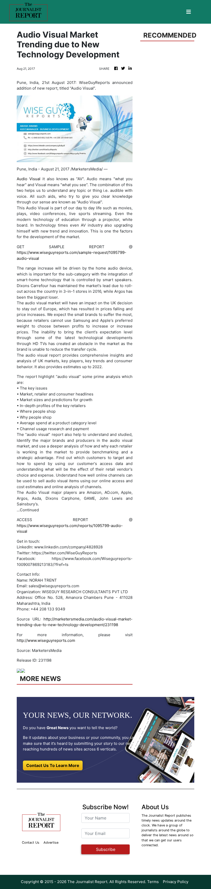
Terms (153, 881)
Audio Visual (28, 178)
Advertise (50, 842)
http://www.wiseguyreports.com (46, 640)
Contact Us (30, 842)
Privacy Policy (175, 881)
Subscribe (105, 849)
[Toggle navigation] (188, 12)
